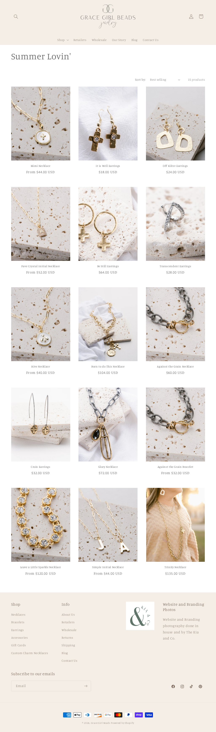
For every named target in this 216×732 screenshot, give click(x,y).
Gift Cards (18, 645)
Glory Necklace (108, 466)
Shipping (68, 645)
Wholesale (69, 630)
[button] (16, 16)
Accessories (19, 637)
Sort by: (140, 79)
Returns (67, 637)
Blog (65, 653)
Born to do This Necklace (108, 366)
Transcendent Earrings (175, 266)
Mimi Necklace (40, 165)
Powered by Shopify (122, 722)
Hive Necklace (40, 366)
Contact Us (69, 660)
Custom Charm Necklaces (29, 653)
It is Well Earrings (108, 165)
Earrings (17, 630)
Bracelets (17, 622)
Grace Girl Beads (100, 722)
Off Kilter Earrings (175, 165)
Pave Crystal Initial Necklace (40, 266)
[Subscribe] (85, 686)
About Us (68, 614)
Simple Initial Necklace (108, 567)
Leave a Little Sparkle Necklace (40, 567)
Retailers (68, 622)
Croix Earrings (40, 466)
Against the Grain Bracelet (175, 466)
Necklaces (18, 614)
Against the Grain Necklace (175, 366)
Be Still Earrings (108, 266)
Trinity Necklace (175, 567)
